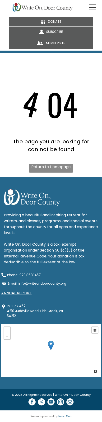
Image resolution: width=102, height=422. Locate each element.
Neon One (64, 416)
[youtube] (51, 402)
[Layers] (95, 330)
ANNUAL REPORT (16, 293)
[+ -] (51, 350)
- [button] (7, 336)
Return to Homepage (51, 167)
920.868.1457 (30, 275)
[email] (70, 402)
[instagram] (60, 402)
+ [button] (7, 330)
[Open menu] (92, 7)
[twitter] (41, 402)
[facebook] (32, 402)
